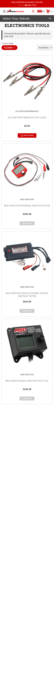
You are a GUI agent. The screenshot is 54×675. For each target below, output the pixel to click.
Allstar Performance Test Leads (27, 117)
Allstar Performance (27, 111)
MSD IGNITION (27, 199)
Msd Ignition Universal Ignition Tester (27, 205)
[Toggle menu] (4, 11)
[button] (41, 11)
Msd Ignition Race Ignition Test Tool (27, 380)
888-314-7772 (30, 5)
